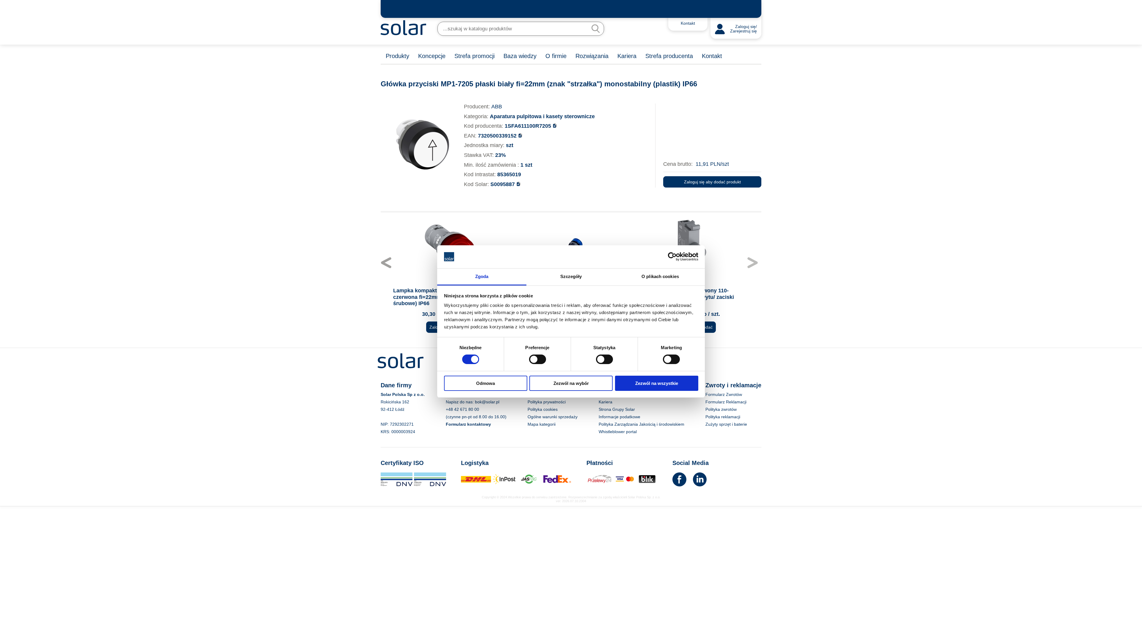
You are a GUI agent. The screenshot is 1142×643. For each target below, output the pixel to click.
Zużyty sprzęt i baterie (726, 424)
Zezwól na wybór (571, 383)
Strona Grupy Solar (617, 409)
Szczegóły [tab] (571, 276)
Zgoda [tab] (482, 276)
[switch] (537, 359)
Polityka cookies (543, 409)
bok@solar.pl (487, 401)
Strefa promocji (474, 56)
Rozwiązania (591, 56)
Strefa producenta (669, 56)
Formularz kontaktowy (468, 424)
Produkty (397, 56)
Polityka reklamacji (722, 416)
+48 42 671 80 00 (462, 409)
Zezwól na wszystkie (656, 383)
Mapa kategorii (542, 424)
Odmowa (485, 383)
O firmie (556, 56)
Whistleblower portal (618, 431)
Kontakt (712, 56)
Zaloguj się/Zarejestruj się (743, 29)
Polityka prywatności (547, 401)
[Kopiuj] (555, 125)
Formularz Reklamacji (725, 401)
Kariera (626, 56)
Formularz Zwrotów (723, 394)
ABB (496, 107)
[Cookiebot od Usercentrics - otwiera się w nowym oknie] (672, 256)
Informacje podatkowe (619, 416)
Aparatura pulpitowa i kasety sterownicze (542, 116)
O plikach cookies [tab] (660, 276)
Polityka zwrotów (721, 409)
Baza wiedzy (520, 56)
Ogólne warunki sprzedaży (553, 416)
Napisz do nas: (460, 401)
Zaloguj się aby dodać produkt (712, 182)
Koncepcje (431, 56)
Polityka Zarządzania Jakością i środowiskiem (641, 424)
